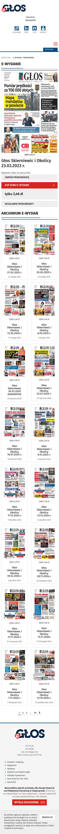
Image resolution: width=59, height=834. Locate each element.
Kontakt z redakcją (15, 762)
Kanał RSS (11, 782)
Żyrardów (30, 20)
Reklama (11, 769)
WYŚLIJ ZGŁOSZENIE (26, 802)
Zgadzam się (48, 817)
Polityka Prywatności (16, 775)
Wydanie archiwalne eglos (18, 772)
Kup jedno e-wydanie (17, 185)
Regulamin (11, 765)
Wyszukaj (49, 49)
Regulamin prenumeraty (19, 204)
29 (35, 712)
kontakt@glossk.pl (31, 752)
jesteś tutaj (6, 58)
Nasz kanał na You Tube (17, 779)
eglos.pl (30, 17)
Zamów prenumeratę (17, 177)
